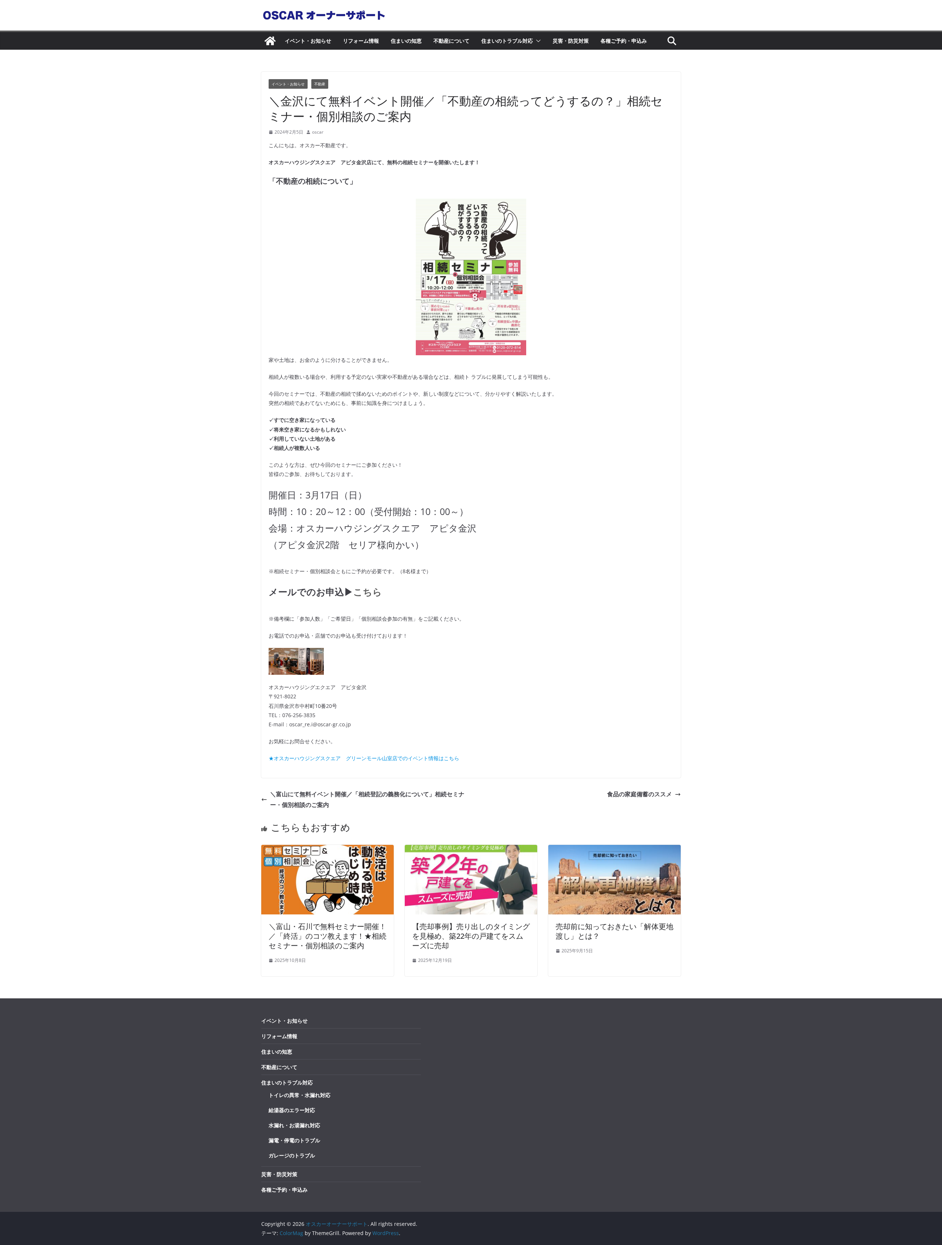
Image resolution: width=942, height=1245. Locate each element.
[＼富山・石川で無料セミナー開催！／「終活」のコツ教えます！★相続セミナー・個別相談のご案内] (327, 850)
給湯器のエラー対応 (292, 1110)
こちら (367, 591)
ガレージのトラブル (292, 1155)
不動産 (319, 84)
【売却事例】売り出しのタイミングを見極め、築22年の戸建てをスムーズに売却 (471, 935)
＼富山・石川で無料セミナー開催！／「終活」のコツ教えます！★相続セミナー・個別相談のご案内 (327, 935)
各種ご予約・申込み (624, 40)
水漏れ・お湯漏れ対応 (294, 1125)
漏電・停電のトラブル (294, 1140)
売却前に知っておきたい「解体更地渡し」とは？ (614, 931)
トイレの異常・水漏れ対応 (299, 1094)
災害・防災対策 (571, 40)
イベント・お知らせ (308, 40)
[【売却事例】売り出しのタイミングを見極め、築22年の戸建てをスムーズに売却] (471, 850)
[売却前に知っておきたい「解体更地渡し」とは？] (614, 850)
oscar (317, 132)
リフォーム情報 (361, 40)
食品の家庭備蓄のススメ (639, 794)
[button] (537, 41)
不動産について (451, 40)
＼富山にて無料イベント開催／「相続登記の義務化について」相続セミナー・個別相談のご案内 (367, 799)
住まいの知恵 (406, 40)
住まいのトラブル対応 (507, 40)
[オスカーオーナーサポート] (270, 41)
